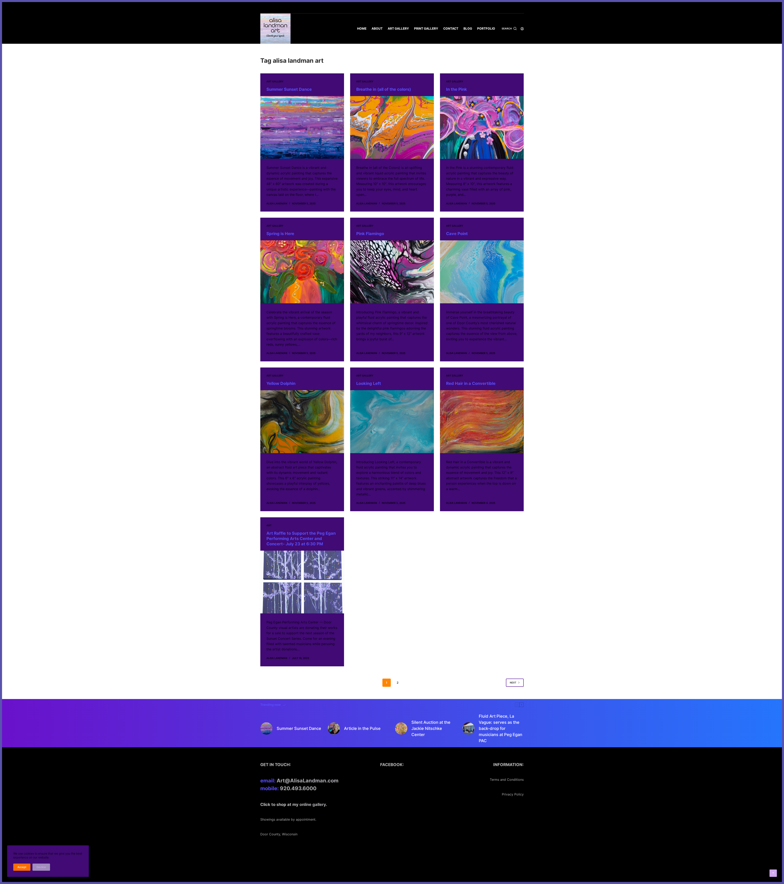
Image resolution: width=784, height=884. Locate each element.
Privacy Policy (513, 794)
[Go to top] (773, 873)
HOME (361, 28)
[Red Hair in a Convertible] (482, 421)
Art (269, 525)
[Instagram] (522, 7)
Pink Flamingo (370, 233)
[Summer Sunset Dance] (302, 127)
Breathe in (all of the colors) (383, 89)
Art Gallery (398, 28)
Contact (450, 28)
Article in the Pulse (362, 728)
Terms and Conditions (507, 780)
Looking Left (368, 383)
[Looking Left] (392, 421)
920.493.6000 (298, 788)
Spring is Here (280, 233)
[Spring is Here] (302, 271)
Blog (467, 28)
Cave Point (457, 233)
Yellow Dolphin (280, 383)
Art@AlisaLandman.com (308, 781)
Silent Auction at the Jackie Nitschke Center (430, 728)
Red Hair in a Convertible (471, 383)
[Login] (522, 28)
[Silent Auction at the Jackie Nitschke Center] (401, 728)
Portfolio (486, 28)
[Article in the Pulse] (334, 728)
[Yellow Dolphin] (302, 421)
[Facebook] (516, 7)
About (377, 28)
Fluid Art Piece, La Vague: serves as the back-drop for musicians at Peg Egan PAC (500, 728)
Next (513, 682)
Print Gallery (426, 28)
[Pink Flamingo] (392, 271)
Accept (21, 867)
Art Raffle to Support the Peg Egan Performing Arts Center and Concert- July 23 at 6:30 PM (301, 538)
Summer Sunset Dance (289, 89)
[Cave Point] (482, 271)
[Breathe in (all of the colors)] (392, 127)
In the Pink (456, 89)
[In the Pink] (482, 127)
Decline (41, 867)
